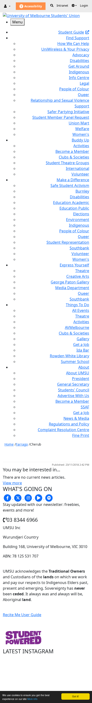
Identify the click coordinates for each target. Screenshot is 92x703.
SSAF (85, 407)
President (80, 378)
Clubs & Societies (74, 157)
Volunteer (80, 174)
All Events (80, 310)
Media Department (72, 287)
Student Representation (67, 242)
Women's (80, 134)
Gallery (83, 338)
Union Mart (79, 123)
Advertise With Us (73, 395)
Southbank (79, 248)
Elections (81, 214)
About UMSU (77, 373)
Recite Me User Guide (22, 614)
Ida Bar (82, 350)
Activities (81, 145)
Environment (77, 219)
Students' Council (73, 390)
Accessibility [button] (33, 6)
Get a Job (81, 344)
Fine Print (80, 435)
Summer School (75, 361)
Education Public (74, 208)
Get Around (78, 66)
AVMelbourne (77, 327)
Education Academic (71, 202)
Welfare (82, 128)
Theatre (82, 270)
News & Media (76, 418)
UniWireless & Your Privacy (65, 49)
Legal (84, 83)
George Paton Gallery (70, 282)
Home (9, 444)
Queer (83, 94)
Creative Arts (77, 276)
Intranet (62, 5)
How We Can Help (73, 43)
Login (84, 5)
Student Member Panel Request (60, 117)
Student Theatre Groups (67, 162)
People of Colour (74, 89)
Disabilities (79, 60)
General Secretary (73, 384)
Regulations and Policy (69, 424)
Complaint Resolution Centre (63, 429)
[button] (74, 5)
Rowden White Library (69, 355)
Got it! (75, 696)
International (77, 168)
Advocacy (80, 54)
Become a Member (72, 151)
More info (32, 699)
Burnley (82, 191)
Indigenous (79, 72)
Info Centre (79, 77)
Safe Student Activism (69, 185)
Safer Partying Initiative (68, 111)
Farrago (22, 444)
